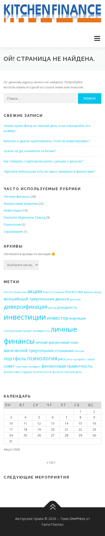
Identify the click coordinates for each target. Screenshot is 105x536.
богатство (74, 291)
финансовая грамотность (67, 366)
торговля (22, 366)
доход (52, 307)
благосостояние (54, 292)
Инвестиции (12, 210)
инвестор (57, 318)
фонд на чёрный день (67, 372)
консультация (13, 331)
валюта (88, 292)
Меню (97, 38)
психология (42, 358)
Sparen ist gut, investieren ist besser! (30, 151)
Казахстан (20, 292)
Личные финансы (17, 196)
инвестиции (25, 317)
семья (90, 359)
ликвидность (41, 331)
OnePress (77, 518)
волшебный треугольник (29, 299)
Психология (12, 224)
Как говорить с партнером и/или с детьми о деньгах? (43, 161)
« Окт (51, 462)
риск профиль (75, 359)
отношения (64, 350)
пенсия (79, 351)
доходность (67, 307)
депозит (75, 299)
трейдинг (34, 366)
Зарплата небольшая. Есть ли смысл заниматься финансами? (49, 171)
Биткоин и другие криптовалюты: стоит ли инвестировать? (47, 141)
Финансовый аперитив (21, 204)
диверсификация (26, 306)
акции (34, 291)
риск (61, 359)
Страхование (13, 232)
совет (9, 366)
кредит (27, 331)
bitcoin (8, 292)
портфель (15, 358)
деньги (62, 299)
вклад (97, 292)
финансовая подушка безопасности (28, 372)
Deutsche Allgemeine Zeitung (24, 217)
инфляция (77, 318)
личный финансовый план (56, 342)
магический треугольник (29, 350)
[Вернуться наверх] (52, 507)
